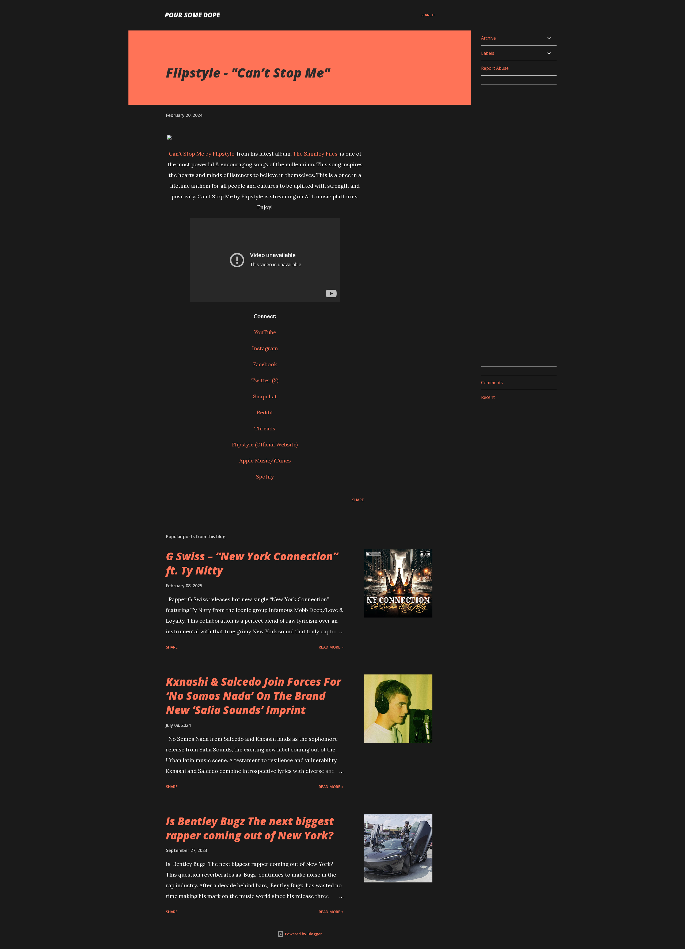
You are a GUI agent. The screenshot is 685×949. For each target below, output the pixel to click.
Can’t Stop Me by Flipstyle (201, 153)
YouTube (265, 332)
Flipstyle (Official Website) (265, 444)
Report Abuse (495, 68)
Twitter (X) (265, 380)
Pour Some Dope (192, 14)
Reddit (265, 412)
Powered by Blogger (303, 933)
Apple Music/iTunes (265, 460)
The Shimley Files (315, 153)
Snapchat (265, 396)
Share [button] (358, 499)
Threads (264, 428)
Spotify (265, 476)
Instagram (265, 348)
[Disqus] (516, 155)
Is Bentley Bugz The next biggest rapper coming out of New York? (250, 828)
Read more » (331, 647)
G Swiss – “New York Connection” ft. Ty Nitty (252, 563)
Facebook (265, 364)
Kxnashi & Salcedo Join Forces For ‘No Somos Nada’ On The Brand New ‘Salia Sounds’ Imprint (253, 695)
